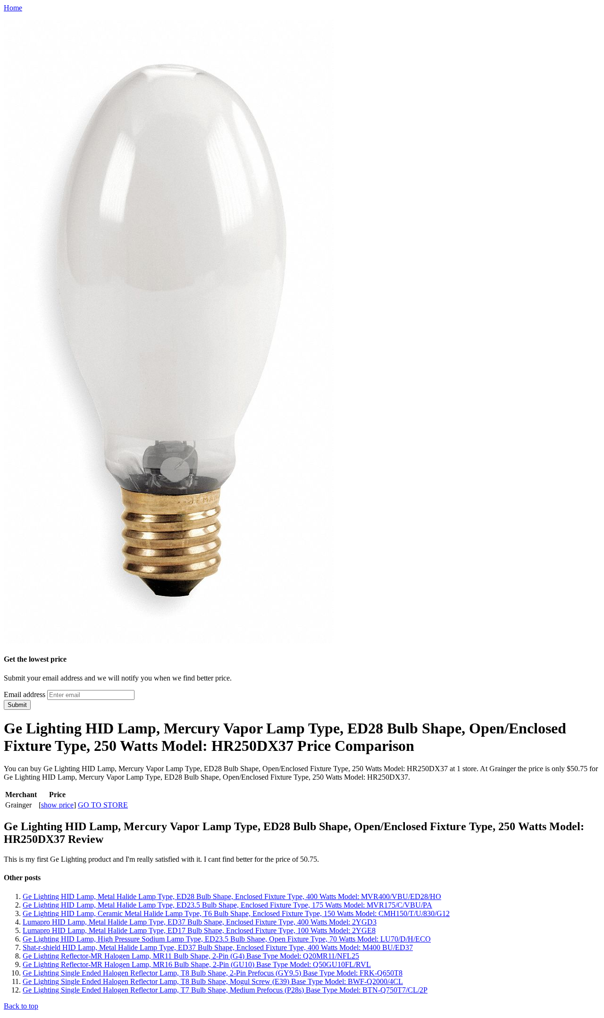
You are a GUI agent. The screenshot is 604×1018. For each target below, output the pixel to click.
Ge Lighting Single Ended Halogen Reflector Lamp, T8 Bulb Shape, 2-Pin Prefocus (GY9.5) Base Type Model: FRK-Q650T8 (213, 973)
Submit (17, 704)
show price (57, 805)
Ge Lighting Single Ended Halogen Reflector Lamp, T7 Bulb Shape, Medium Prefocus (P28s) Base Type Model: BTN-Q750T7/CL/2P (225, 990)
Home (13, 8)
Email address (24, 694)
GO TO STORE (103, 805)
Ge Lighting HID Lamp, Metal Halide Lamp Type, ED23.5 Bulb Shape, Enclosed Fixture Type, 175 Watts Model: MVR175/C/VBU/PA (227, 905)
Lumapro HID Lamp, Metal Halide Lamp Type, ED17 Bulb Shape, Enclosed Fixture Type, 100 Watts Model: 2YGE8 (199, 930)
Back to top (21, 1006)
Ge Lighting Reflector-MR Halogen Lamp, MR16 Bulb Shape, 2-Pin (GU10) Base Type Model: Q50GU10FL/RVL (197, 964)
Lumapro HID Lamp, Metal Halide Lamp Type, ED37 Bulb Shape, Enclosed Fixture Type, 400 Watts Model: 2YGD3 (200, 922)
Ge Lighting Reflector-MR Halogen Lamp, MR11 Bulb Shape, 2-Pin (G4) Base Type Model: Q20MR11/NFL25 (191, 956)
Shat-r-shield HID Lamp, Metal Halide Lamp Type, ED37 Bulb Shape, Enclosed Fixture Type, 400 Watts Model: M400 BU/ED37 (218, 947)
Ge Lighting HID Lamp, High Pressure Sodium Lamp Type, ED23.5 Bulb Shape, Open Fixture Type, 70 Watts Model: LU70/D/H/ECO (227, 939)
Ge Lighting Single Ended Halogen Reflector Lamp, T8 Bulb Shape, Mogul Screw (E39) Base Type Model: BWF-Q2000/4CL (213, 981)
